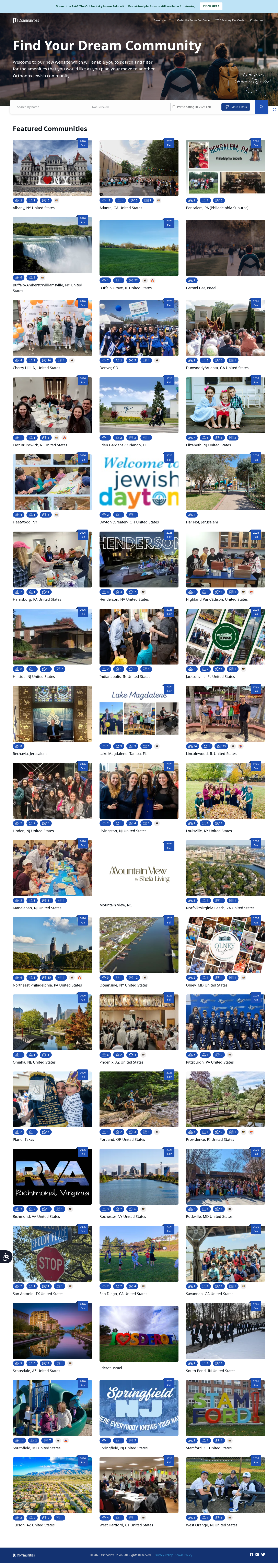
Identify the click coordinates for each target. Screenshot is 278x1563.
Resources (160, 20)
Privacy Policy (163, 1555)
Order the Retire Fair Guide (193, 20)
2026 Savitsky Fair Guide (229, 20)
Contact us (256, 20)
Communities (29, 20)
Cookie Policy (183, 1555)
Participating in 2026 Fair (193, 107)
